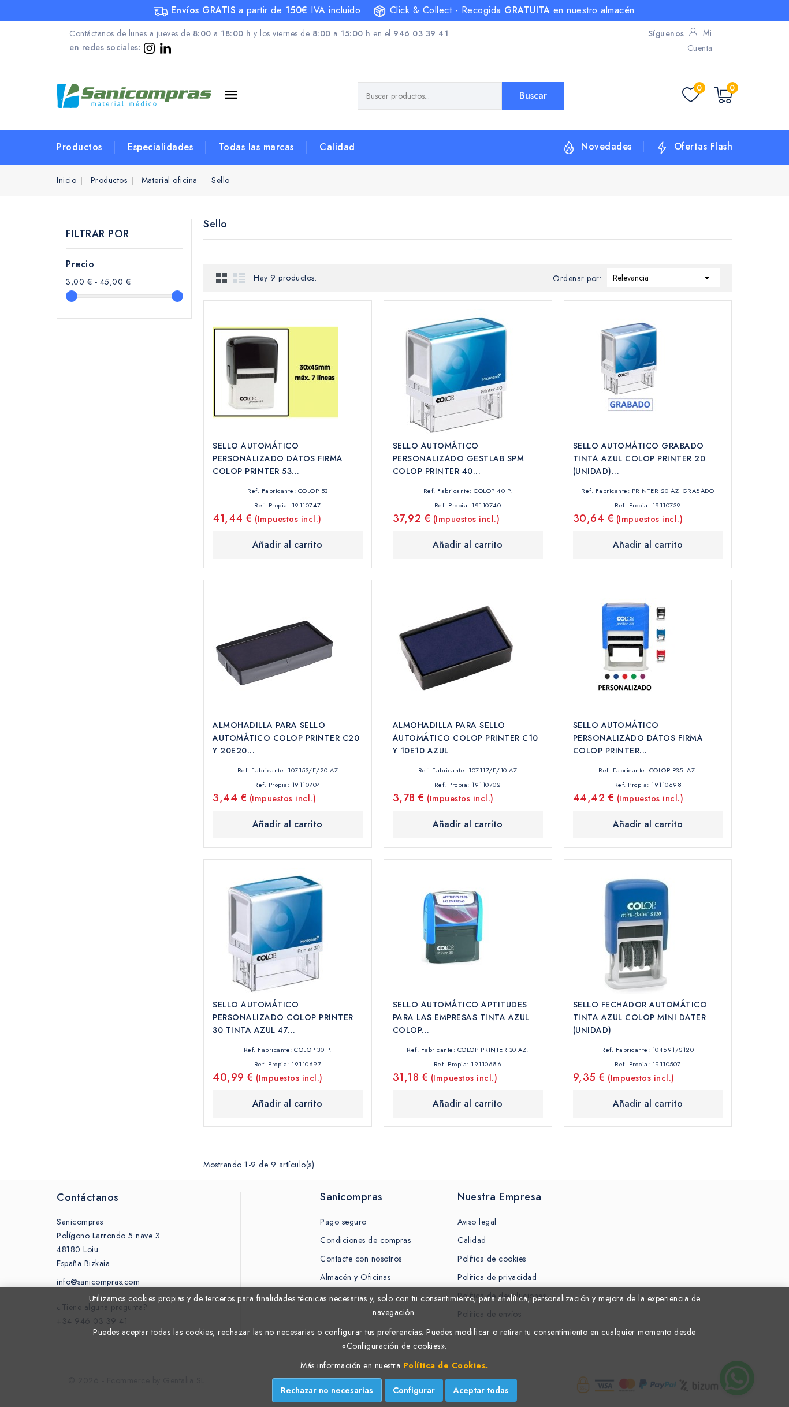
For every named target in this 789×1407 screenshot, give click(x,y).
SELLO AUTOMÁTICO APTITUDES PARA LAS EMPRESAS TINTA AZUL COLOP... (461, 1017)
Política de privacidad (497, 1277)
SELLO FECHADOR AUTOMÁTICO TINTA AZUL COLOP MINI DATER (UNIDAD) (640, 1017)
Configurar (414, 1390)
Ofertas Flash (703, 146)
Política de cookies (491, 1258)
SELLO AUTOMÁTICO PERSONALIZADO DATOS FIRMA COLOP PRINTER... (638, 737)
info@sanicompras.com (98, 1281)
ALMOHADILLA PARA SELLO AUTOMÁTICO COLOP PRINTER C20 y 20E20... (286, 737)
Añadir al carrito (287, 544)
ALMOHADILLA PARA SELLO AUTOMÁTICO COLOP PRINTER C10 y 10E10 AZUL (465, 737)
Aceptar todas (481, 1390)
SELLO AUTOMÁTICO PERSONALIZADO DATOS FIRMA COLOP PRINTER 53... (278, 458)
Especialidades (160, 147)
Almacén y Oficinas (355, 1277)
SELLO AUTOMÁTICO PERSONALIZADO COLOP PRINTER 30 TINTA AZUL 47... (283, 1017)
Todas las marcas (256, 147)
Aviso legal (477, 1221)
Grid (222, 277)
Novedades (606, 146)
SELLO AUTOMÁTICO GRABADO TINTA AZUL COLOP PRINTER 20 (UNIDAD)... (639, 458)
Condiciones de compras (365, 1240)
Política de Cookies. (446, 1365)
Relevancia (663, 278)
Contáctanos (88, 1197)
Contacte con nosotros (361, 1258)
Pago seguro (343, 1221)
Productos (79, 147)
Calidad (337, 147)
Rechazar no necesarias (327, 1390)
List (239, 277)
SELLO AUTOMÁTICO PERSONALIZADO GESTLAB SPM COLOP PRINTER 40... (458, 458)
